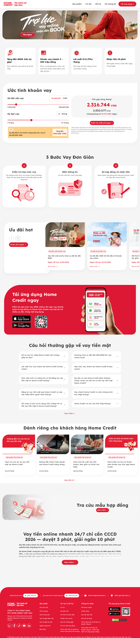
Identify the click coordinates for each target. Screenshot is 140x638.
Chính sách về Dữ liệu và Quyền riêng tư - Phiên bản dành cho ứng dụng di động (90, 629)
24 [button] (59, 114)
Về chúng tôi (110, 4)
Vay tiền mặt (44, 607)
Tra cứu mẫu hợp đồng (67, 625)
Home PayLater (45, 614)
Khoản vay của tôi (66, 618)
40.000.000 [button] (56, 98)
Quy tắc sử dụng (86, 618)
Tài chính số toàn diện (67, 614)
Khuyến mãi (64, 611)
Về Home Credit (86, 607)
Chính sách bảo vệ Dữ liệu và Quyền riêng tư (90, 623)
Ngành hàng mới (45, 625)
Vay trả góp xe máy (46, 622)
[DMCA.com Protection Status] (119, 620)
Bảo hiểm (43, 629)
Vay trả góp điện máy (47, 618)
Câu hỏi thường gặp (66, 622)
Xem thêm (68, 413)
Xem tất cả (68, 480)
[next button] (18, 238)
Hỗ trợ (98, 4)
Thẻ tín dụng (44, 611)
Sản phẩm (77, 4)
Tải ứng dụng (126, 4)
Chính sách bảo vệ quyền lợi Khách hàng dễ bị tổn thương (70, 630)
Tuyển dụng (85, 611)
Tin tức (88, 4)
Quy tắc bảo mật (86, 614)
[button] (43, 356)
